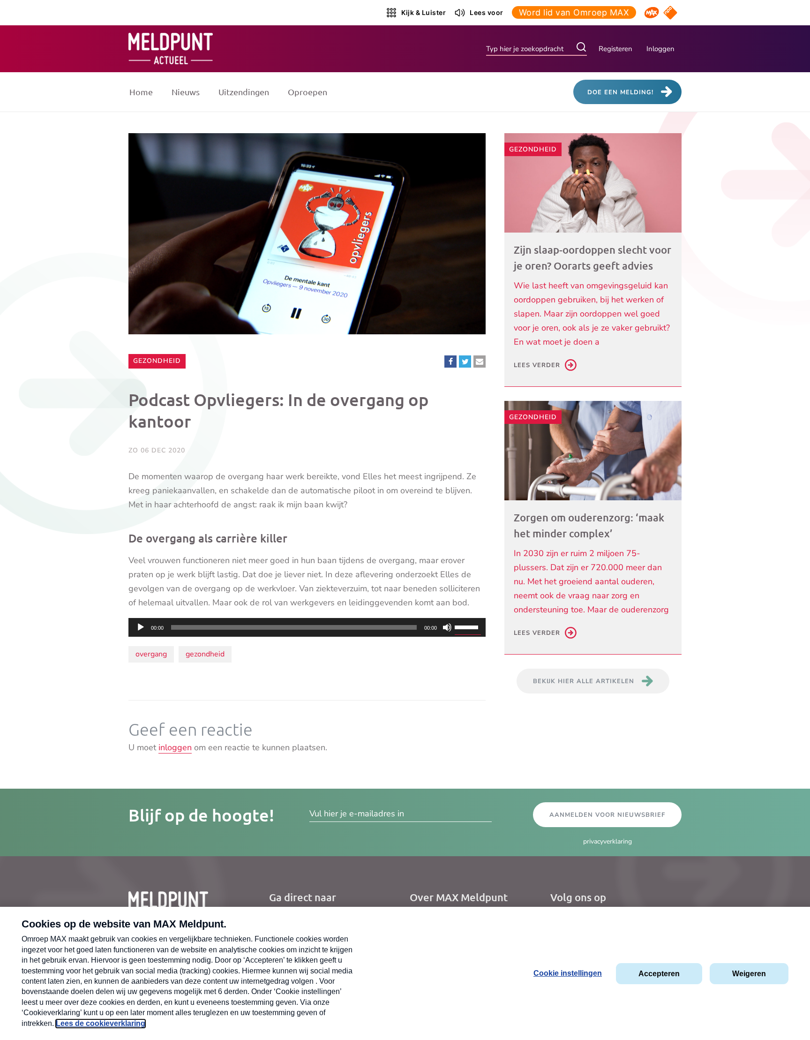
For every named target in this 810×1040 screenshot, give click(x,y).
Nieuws (186, 92)
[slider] (468, 626)
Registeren (615, 48)
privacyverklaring (607, 841)
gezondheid (205, 654)
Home (141, 92)
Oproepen (307, 92)
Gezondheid (157, 360)
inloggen (175, 747)
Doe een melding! (620, 92)
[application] (307, 627)
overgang (151, 654)
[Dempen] (447, 627)
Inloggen (660, 48)
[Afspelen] (140, 627)
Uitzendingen (243, 92)
